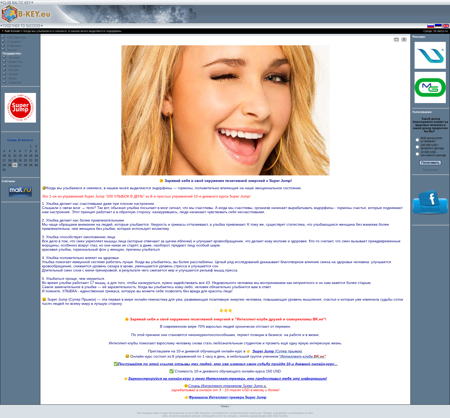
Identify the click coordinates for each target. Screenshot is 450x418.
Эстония (14, 57)
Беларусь (15, 65)
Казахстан (15, 61)
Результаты (430, 169)
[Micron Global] (430, 102)
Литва (12, 78)
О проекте (14, 41)
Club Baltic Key (16, 37)
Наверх (225, 406)
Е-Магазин (14, 45)
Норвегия (15, 82)
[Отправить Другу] (396, 40)
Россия (13, 70)
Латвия (13, 74)
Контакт (12, 50)
